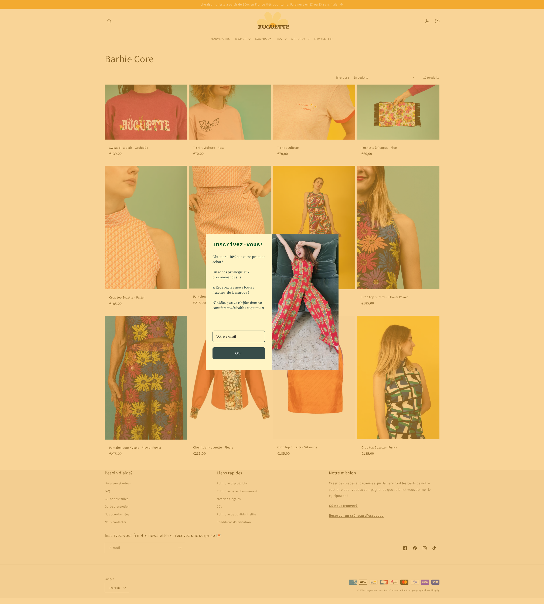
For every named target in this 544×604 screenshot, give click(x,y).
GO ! (238, 353)
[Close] (333, 239)
